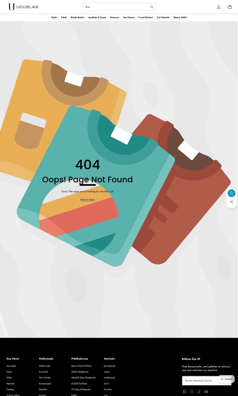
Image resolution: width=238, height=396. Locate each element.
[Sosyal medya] (231, 202)
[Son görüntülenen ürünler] (231, 193)
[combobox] (118, 7)
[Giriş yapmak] (218, 7)
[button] (231, 210)
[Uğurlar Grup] (23, 7)
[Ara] (152, 7)
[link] (87, 199)
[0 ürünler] (229, 7)
